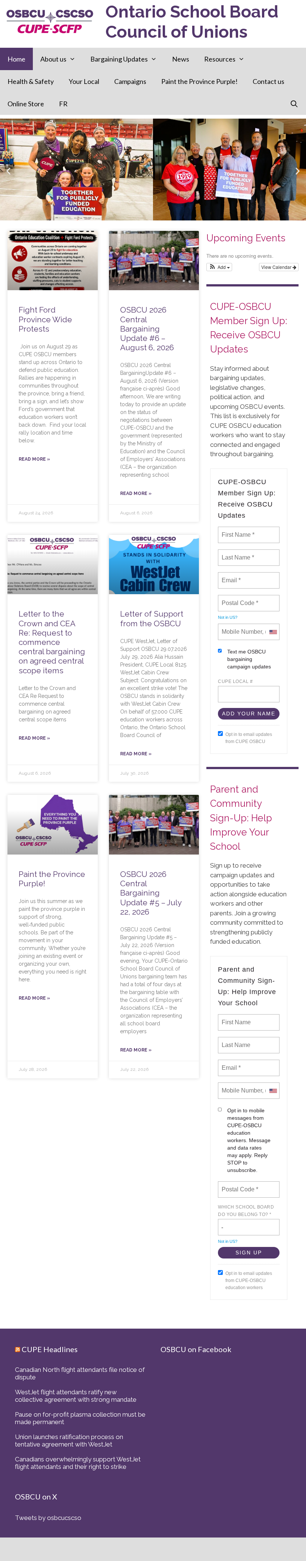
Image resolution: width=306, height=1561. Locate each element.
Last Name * (236, 553)
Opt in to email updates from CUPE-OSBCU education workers (248, 1280)
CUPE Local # (235, 681)
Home (16, 59)
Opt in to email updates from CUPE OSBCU (248, 738)
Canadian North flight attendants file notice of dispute (80, 1373)
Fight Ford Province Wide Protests (45, 319)
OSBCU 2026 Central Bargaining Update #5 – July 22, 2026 (150, 892)
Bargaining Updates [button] (119, 59)
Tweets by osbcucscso (48, 1517)
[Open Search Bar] (294, 104)
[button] (8, 171)
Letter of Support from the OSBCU (151, 618)
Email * (230, 576)
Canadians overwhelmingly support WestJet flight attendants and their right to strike (78, 1462)
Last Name (234, 1040)
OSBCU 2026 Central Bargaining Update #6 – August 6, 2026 (147, 328)
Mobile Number (240, 627)
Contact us (268, 81)
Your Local (84, 81)
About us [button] (53, 59)
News (180, 59)
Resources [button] (219, 59)
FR (63, 104)
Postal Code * (239, 598)
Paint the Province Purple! (199, 81)
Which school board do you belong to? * (246, 1210)
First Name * (237, 530)
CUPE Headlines (50, 1349)
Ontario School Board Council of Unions (192, 22)
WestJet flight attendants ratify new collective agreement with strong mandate (76, 1395)
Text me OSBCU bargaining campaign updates (249, 659)
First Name (235, 1018)
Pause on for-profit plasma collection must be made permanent (80, 1418)
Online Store (25, 104)
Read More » (34, 459)
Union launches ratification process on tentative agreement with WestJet (69, 1440)
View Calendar (277, 267)
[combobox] (272, 631)
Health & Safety (30, 81)
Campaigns (130, 81)
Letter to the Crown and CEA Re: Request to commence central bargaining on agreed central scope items (52, 642)
